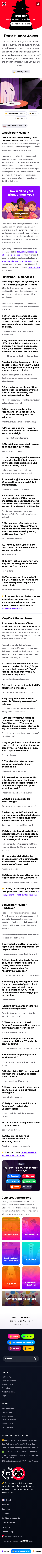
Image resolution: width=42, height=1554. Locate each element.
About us (5, 1504)
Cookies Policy (7, 1532)
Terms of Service (8, 1523)
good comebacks (10, 261)
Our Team (5, 1513)
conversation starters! (12, 608)
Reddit (16, 1186)
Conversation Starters (20, 1321)
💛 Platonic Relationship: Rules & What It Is (19, 1440)
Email (29, 1186)
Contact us (6, 1509)
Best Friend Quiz (8, 1408)
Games (5, 1404)
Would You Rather (9, 1392)
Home (13, 1317)
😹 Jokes (32, 113)
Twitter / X (15, 1181)
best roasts (27, 261)
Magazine (25, 1317)
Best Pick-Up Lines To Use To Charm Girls (18, 1444)
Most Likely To (7, 1384)
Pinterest (30, 1176)
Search (8, 1359)
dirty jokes (21, 251)
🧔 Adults (21, 118)
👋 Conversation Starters (15, 113)
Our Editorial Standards (11, 1518)
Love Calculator (8, 1427)
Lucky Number (7, 1416)
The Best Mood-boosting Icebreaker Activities (21, 1448)
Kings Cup (6, 1396)
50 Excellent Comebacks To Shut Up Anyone (20, 1461)
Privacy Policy (7, 1527)
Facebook (15, 1176)
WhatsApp (30, 1181)
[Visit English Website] (13, 1473)
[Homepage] (4, 4)
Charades (6, 1388)
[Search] (38, 4)
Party (5, 1372)
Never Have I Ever (9, 1381)
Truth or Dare (34, 267)
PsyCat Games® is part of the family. (17, 1541)
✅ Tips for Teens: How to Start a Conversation (21, 1451)
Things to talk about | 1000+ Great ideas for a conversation (20, 1456)
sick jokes (15, 255)
